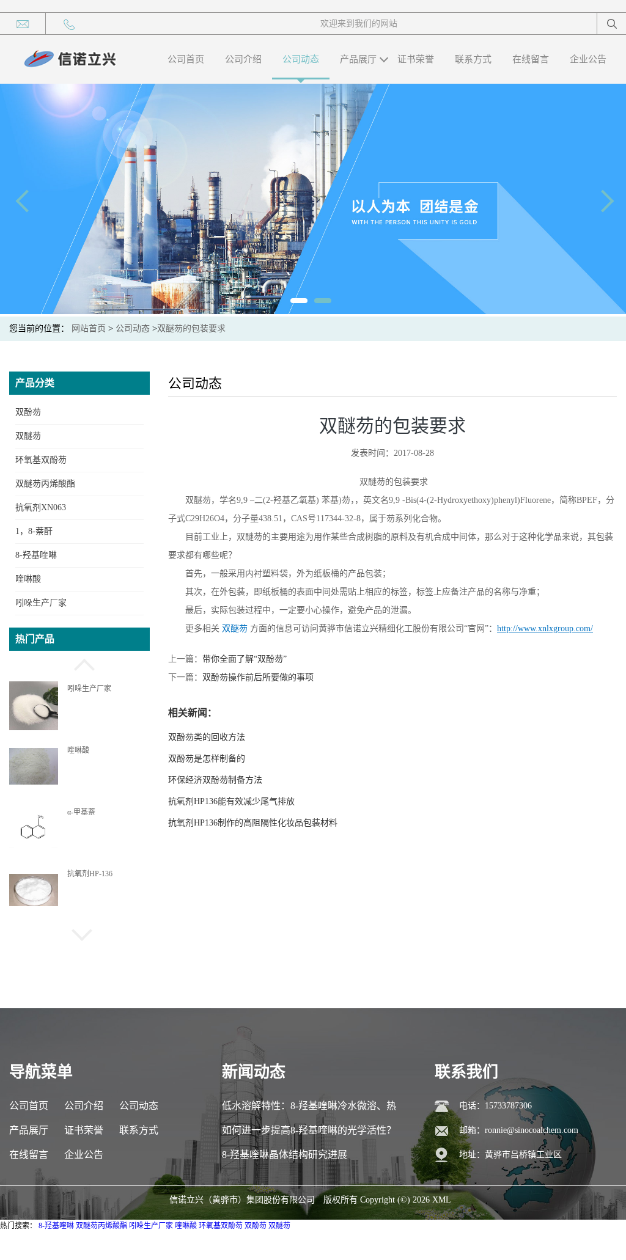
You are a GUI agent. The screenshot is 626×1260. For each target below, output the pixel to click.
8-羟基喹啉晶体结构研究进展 (284, 1154)
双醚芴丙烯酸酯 (45, 483)
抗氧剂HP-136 (89, 874)
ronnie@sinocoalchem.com (531, 1130)
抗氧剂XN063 (40, 507)
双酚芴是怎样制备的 (206, 758)
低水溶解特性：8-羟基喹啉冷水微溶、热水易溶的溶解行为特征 (309, 1109)
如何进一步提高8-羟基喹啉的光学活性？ (309, 1130)
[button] (79, 663)
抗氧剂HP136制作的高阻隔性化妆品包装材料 (252, 822)
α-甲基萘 (81, 812)
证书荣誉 (415, 59)
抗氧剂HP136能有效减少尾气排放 (231, 801)
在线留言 (530, 59)
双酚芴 (28, 412)
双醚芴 (28, 436)
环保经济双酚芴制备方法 (215, 780)
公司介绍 (243, 59)
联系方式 (473, 59)
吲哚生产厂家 (41, 602)
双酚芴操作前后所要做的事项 (258, 677)
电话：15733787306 (495, 1105)
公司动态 (300, 59)
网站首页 (89, 328)
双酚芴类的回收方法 (206, 737)
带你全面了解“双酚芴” (244, 659)
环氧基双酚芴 (41, 459)
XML (441, 1199)
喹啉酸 (28, 579)
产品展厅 (358, 59)
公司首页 (186, 59)
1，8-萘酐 (34, 531)
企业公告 (588, 59)
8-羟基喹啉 (36, 555)
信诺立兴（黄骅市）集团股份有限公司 (242, 1199)
